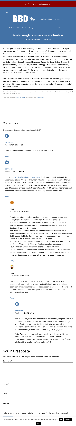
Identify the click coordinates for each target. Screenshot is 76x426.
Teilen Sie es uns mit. (20, 97)
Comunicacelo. (40, 97)
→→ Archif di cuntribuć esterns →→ (38, 4)
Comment (7, 361)
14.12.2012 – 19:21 (22, 276)
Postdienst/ (7, 92)
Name (6, 384)
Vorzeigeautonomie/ (31, 92)
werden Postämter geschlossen (27, 177)
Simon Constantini (34, 39)
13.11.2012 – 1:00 (17, 145)
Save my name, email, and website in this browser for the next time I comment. (36, 413)
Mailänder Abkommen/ (61, 92)
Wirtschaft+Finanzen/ (42, 92)
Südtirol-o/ (8, 93)
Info (38, 423)
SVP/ (14, 93)
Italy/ (4, 93)
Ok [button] (61, 419)
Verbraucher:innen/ (22, 92)
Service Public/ (13, 92)
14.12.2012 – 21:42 (28, 313)
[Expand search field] (6, 12)
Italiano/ (19, 93)
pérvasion (9, 142)
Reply (7, 156)
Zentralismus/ (50, 92)
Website (6, 403)
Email (6, 394)
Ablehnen (68, 419)
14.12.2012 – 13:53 (22, 211)
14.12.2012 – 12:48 (17, 171)
